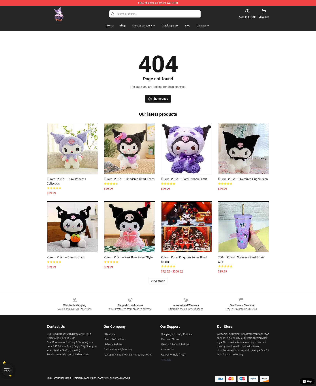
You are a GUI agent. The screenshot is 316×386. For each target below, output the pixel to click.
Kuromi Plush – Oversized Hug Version (243, 179)
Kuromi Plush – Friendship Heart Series (129, 179)
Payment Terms (170, 339)
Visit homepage (158, 98)
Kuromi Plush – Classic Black (66, 257)
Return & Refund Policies (175, 344)
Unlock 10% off (7, 370)
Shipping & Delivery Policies (176, 334)
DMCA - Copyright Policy (118, 349)
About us (110, 334)
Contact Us (167, 349)
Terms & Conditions (116, 339)
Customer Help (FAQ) (173, 354)
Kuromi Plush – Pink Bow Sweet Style (128, 257)
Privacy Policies (113, 344)
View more (158, 281)
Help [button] (309, 381)
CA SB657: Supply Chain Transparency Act (128, 354)
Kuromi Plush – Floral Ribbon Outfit (184, 179)
